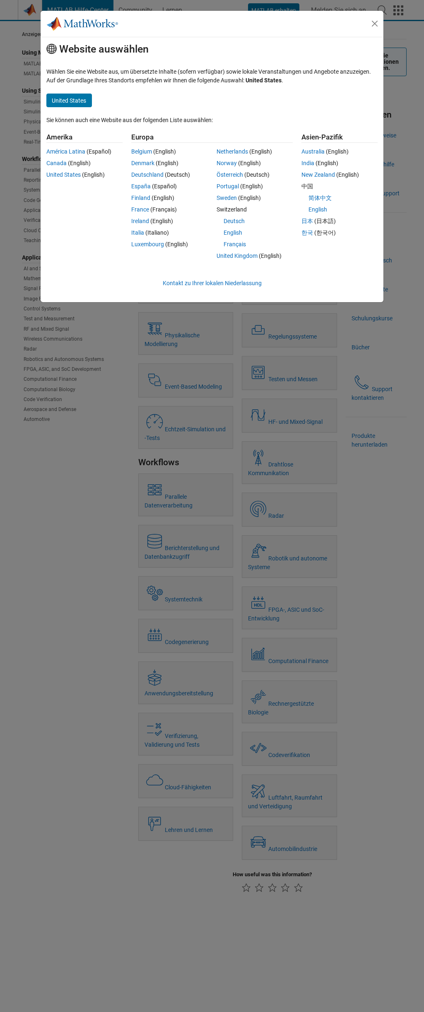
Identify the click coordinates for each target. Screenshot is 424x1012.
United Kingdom (237, 255)
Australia (313, 151)
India (307, 163)
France (140, 209)
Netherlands (232, 151)
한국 (307, 232)
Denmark (142, 163)
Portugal (228, 186)
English (233, 232)
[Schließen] (375, 23)
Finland (140, 198)
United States (63, 174)
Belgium (141, 151)
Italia (137, 232)
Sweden (227, 198)
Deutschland (147, 174)
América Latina (65, 151)
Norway (227, 163)
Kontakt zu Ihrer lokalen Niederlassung (212, 283)
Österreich (230, 174)
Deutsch (234, 221)
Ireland (140, 221)
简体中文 (320, 198)
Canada (56, 163)
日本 (307, 221)
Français (235, 244)
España (141, 186)
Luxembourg (147, 244)
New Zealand (318, 174)
